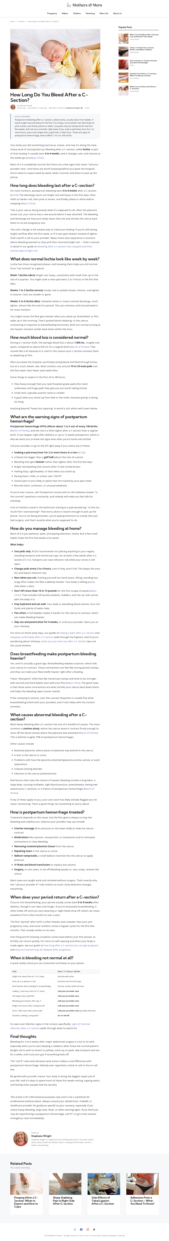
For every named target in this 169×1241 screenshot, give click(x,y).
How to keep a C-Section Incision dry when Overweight (143, 62)
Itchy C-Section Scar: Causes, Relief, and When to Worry (142, 49)
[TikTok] (94, 1229)
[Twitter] (75, 1229)
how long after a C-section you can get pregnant (71, 945)
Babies (65, 13)
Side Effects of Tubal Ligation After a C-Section (103, 1200)
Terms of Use (84, 1235)
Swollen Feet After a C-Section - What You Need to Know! (143, 75)
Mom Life (104, 13)
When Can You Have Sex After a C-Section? (143, 88)
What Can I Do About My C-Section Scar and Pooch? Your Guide (144, 36)
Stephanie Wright (25, 105)
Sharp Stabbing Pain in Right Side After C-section (64, 1200)
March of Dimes (79, 346)
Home (12, 21)
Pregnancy (52, 13)
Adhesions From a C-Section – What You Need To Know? (142, 1200)
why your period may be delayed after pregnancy (43, 949)
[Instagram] (87, 1229)
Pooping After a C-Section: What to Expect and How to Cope (26, 1202)
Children (77, 13)
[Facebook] (81, 1229)
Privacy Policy (96, 1235)
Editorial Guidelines (109, 1235)
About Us (117, 13)
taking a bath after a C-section (77, 632)
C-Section (21, 21)
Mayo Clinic (36, 157)
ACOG (14, 195)
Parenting (90, 13)
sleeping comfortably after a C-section (31, 637)
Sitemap (122, 1235)
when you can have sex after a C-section (63, 641)
